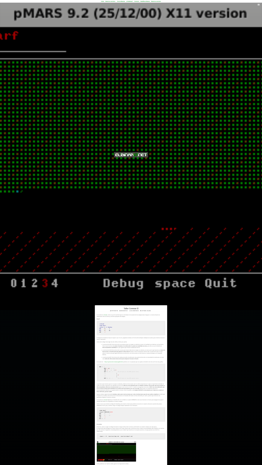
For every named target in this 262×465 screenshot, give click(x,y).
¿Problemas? (129, 1)
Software (143, 310)
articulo (105, 314)
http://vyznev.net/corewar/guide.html (114, 361)
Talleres (149, 310)
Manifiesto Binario (145, 1)
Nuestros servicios (110, 1)
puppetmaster (114, 310)
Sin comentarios (134, 310)
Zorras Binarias (121, 1)
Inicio (102, 1)
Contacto (136, 1)
